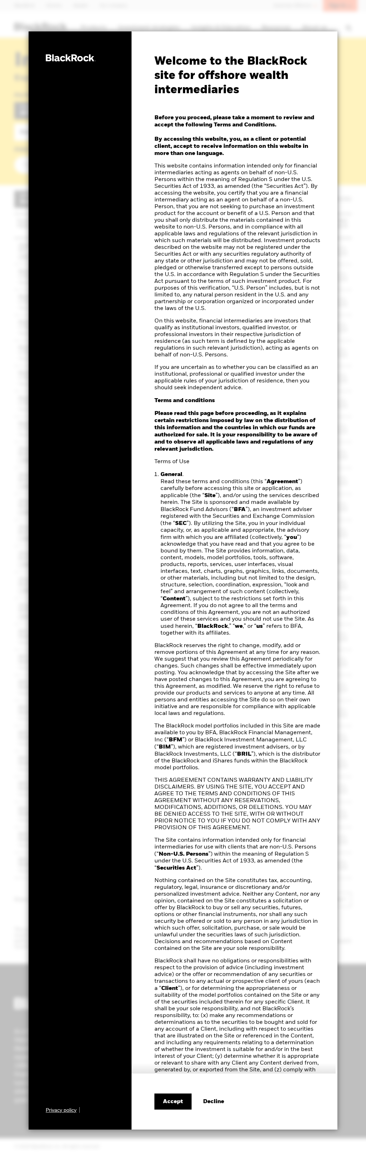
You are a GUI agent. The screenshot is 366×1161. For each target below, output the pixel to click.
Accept (173, 1102)
